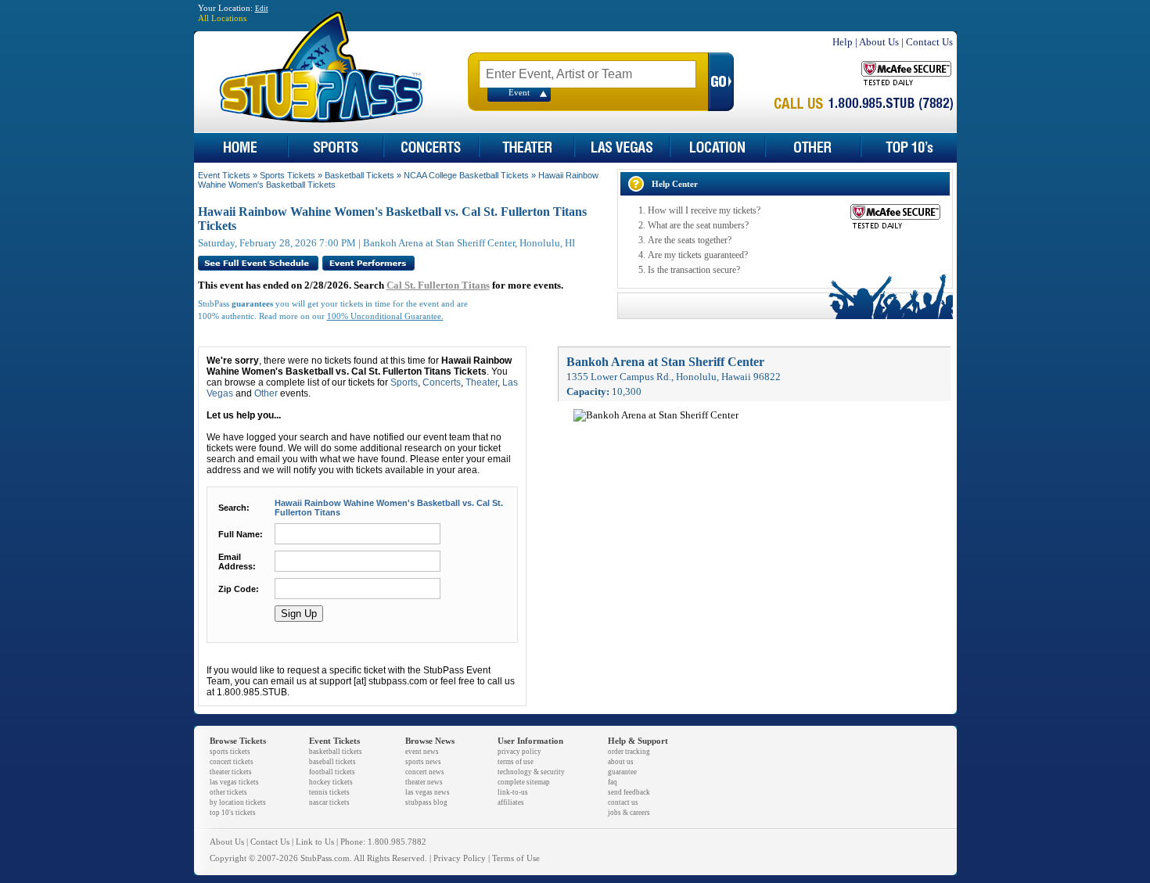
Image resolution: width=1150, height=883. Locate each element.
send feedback (629, 792)
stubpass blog (426, 802)
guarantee (622, 772)
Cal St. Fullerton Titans (438, 285)
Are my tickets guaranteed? (698, 254)
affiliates (511, 802)
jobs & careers (629, 813)
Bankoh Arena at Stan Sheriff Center (665, 361)
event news (422, 752)
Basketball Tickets (359, 175)
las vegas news (427, 792)
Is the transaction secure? (694, 269)
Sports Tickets (287, 175)
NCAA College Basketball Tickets (466, 175)
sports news (423, 762)
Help (842, 42)
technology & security (531, 772)
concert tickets (231, 762)
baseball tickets (332, 762)
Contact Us (929, 42)
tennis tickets (329, 792)
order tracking (629, 752)
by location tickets (238, 802)
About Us (879, 42)
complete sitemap (524, 782)
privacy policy (519, 752)
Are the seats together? (689, 240)
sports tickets (230, 752)
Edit (261, 9)
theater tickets (231, 772)
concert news (424, 772)
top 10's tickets (233, 813)
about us (621, 762)
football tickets (332, 772)
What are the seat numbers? (698, 225)
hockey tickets (331, 782)
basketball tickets (335, 752)
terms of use (516, 762)
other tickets (228, 792)
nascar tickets (329, 802)
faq (612, 782)
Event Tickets (224, 175)
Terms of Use (516, 858)
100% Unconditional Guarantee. (385, 316)
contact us (623, 802)
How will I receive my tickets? (704, 210)
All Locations (222, 18)
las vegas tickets (234, 782)
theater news (424, 782)
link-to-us (513, 792)
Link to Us (315, 842)
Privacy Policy (459, 858)
